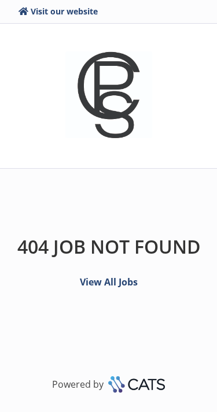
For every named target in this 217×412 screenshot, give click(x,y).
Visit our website (64, 11)
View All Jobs (109, 282)
